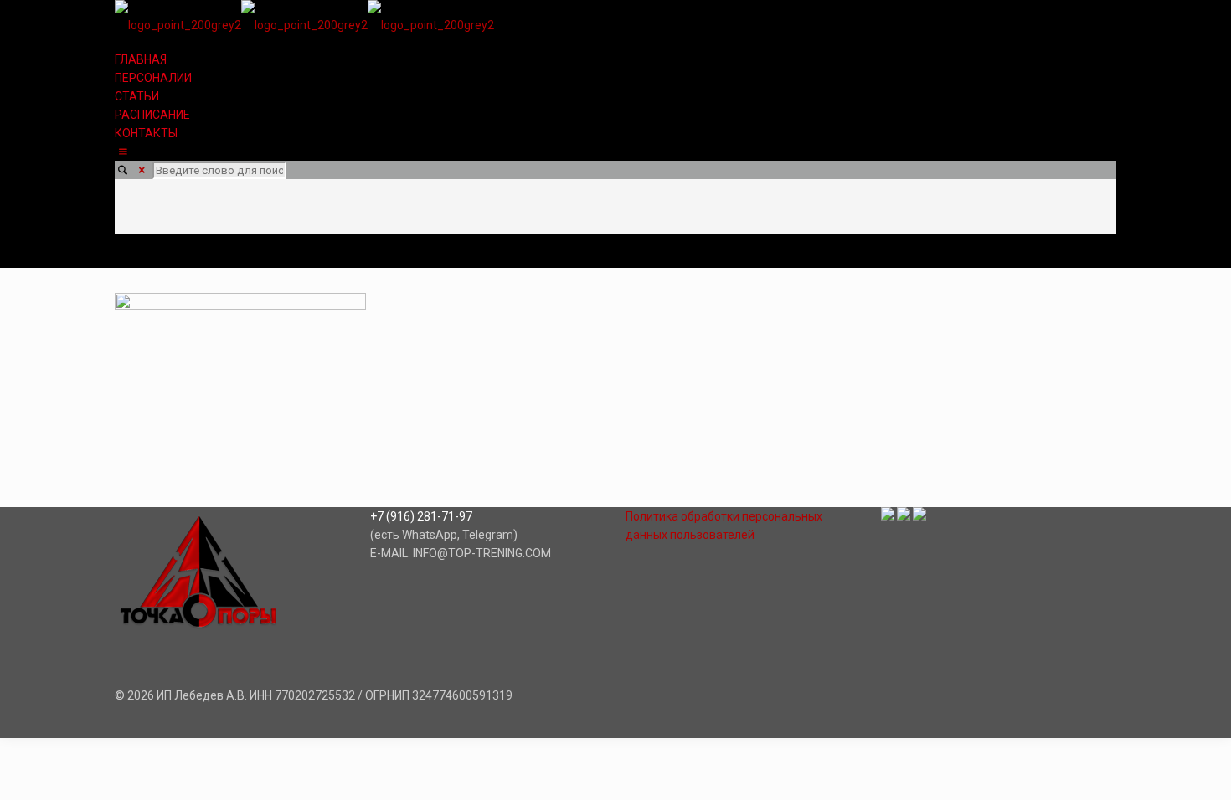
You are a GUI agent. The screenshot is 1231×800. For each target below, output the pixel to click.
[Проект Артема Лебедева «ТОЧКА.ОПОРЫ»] (304, 25)
